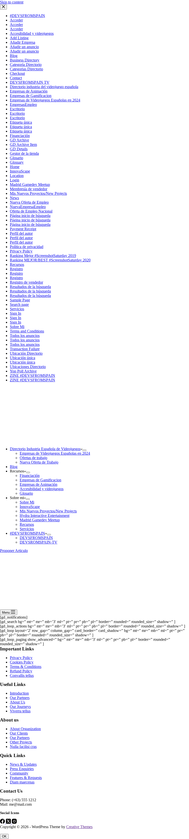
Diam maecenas (22, 782)
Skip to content (11, 2)
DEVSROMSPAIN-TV (38, 542)
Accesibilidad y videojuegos (41, 489)
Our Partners (20, 698)
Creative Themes (79, 827)
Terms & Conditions (25, 666)
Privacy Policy (21, 658)
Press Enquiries (22, 769)
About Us (17, 702)
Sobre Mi (27, 502)
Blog (13, 467)
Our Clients (19, 733)
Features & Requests (26, 778)
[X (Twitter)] (9, 822)
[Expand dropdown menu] (84, 450)
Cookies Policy (21, 662)
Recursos (27, 524)
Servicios (27, 529)
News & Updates (23, 764)
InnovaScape (30, 507)
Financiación (30, 475)
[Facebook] (3, 822)
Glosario (26, 493)
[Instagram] (14, 822)
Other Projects (21, 742)
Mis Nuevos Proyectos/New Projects (48, 511)
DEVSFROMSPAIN (36, 538)
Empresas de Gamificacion (40, 480)
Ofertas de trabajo (33, 458)
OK (4, 836)
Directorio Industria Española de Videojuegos (45, 449)
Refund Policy (21, 671)
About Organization (25, 729)
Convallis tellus (22, 675)
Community (19, 773)
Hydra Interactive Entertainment (44, 515)
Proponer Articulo (14, 550)
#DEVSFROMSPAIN (27, 533)
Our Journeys (20, 706)
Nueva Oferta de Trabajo (39, 462)
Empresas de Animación (38, 484)
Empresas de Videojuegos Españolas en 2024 (55, 453)
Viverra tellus (20, 711)
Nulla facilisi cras (23, 746)
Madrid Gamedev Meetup (40, 520)
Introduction (19, 693)
